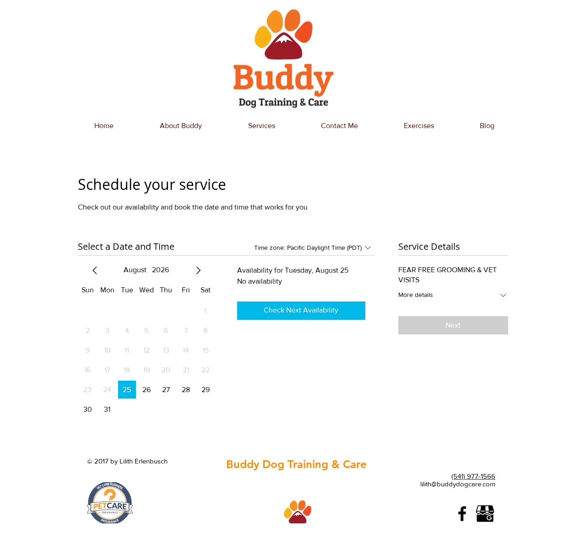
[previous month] (94, 270)
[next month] (198, 270)
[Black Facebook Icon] (462, 513)
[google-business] (485, 513)
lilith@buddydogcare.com (457, 484)
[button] (261, 126)
